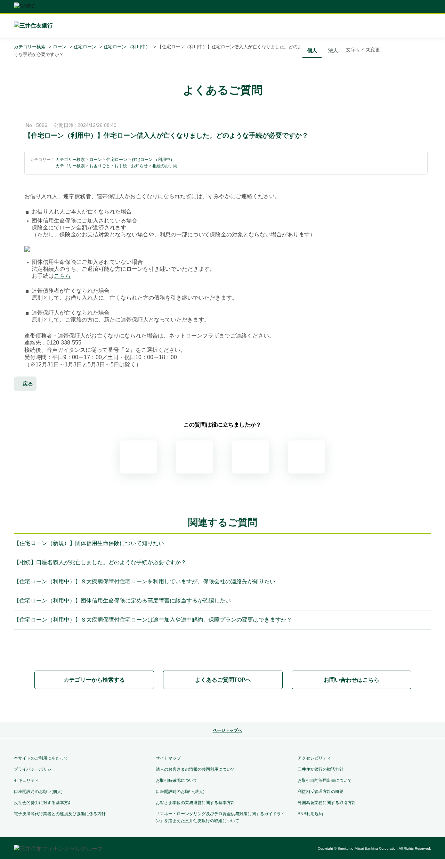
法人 (333, 50)
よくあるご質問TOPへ (223, 680)
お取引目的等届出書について (325, 780)
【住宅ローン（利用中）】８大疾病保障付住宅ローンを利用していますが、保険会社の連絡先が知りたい (144, 581)
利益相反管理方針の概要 (320, 791)
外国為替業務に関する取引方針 (327, 802)
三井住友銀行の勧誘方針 (320, 769)
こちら (62, 276)
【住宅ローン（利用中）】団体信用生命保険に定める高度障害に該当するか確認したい (122, 600)
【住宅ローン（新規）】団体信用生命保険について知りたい (89, 543)
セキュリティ (26, 780)
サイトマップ (168, 758)
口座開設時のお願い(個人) (38, 791)
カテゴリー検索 (30, 46)
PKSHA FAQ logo (222, 706)
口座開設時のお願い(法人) (180, 791)
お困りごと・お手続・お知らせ (118, 165)
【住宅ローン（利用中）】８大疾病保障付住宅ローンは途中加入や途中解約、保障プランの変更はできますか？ (153, 620)
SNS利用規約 (310, 813)
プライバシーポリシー (35, 769)
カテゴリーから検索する (94, 680)
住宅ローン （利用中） (127, 46)
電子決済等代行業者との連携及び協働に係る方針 (60, 813)
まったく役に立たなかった (306, 456)
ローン (59, 46)
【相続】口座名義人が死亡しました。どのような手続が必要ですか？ (100, 562)
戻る (28, 384)
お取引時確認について (176, 780)
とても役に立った (138, 456)
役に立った (194, 456)
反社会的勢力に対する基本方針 (43, 802)
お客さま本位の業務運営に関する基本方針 (195, 802)
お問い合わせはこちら (351, 680)
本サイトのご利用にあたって (41, 758)
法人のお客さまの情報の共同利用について (195, 769)
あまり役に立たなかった (250, 456)
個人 (312, 50)
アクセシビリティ (314, 758)
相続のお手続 (164, 165)
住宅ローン (85, 46)
